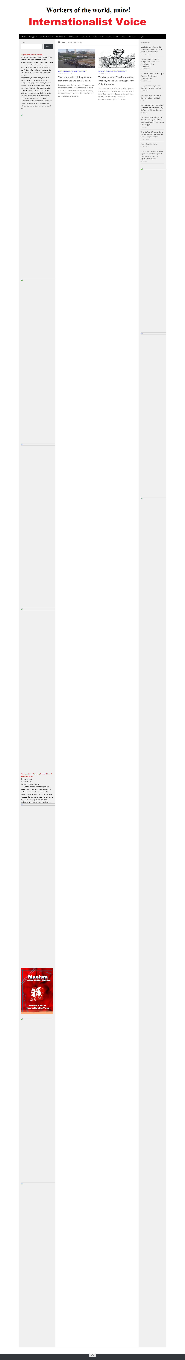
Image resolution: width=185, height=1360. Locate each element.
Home (24, 36)
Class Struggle (64, 71)
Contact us (132, 36)
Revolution (59, 36)
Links (123, 36)
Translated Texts (112, 36)
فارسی (141, 36)
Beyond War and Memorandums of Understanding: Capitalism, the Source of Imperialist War (152, 134)
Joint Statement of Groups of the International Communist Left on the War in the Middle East (152, 49)
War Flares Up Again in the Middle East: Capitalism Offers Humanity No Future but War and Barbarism (152, 107)
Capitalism (84, 36)
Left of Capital (73, 36)
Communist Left (45, 36)
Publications (97, 36)
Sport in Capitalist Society (149, 144)
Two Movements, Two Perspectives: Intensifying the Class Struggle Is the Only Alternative (116, 81)
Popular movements (78, 71)
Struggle (32, 36)
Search (23, 43)
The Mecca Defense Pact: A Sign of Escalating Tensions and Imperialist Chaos (152, 76)
